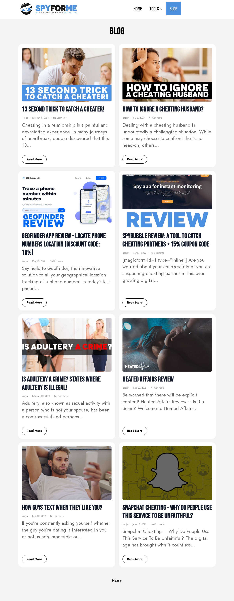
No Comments (59, 117)
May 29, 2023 (140, 252)
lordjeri (25, 117)
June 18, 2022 (140, 524)
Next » (117, 581)
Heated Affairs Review (148, 379)
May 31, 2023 (39, 261)
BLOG (173, 9)
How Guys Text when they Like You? (62, 507)
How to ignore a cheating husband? (162, 109)
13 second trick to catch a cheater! (63, 109)
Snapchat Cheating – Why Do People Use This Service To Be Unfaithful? (167, 511)
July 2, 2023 (139, 117)
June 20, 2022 (140, 388)
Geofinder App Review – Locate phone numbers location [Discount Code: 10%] (64, 244)
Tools (154, 9)
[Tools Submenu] (162, 8)
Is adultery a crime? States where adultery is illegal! (61, 383)
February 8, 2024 (41, 117)
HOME (138, 9)
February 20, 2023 (41, 396)
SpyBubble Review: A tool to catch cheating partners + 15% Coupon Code (165, 240)
